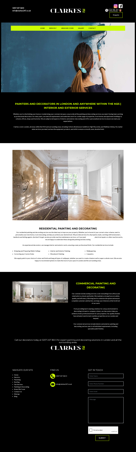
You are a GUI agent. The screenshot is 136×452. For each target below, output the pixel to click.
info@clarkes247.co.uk (21, 11)
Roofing (17, 382)
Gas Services (18, 384)
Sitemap (17, 394)
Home (42, 28)
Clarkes (16, 127)
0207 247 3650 (18, 8)
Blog (15, 396)
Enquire (116, 15)
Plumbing (17, 380)
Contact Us (18, 391)
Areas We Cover (67, 28)
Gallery (81, 28)
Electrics (17, 377)
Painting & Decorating (21, 387)
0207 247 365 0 (49, 340)
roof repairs (90, 237)
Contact (92, 28)
